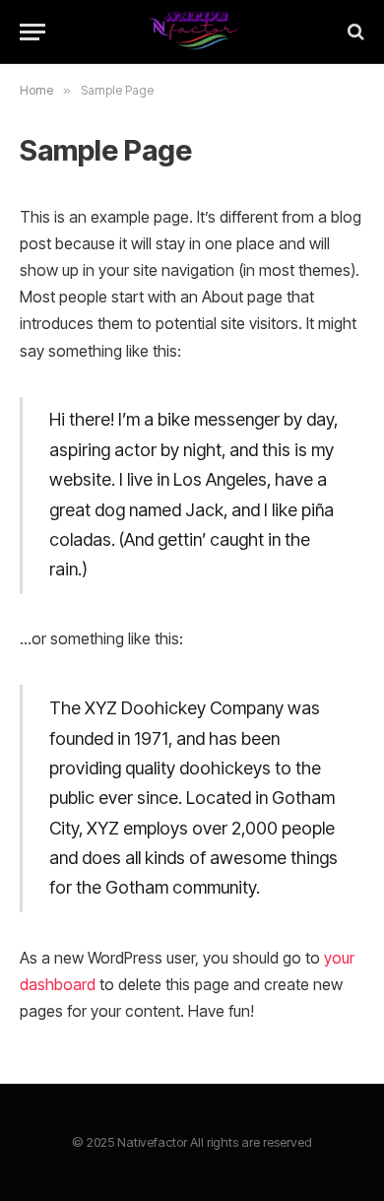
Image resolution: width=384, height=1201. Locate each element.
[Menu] (32, 32)
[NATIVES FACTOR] (191, 32)
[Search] (354, 32)
